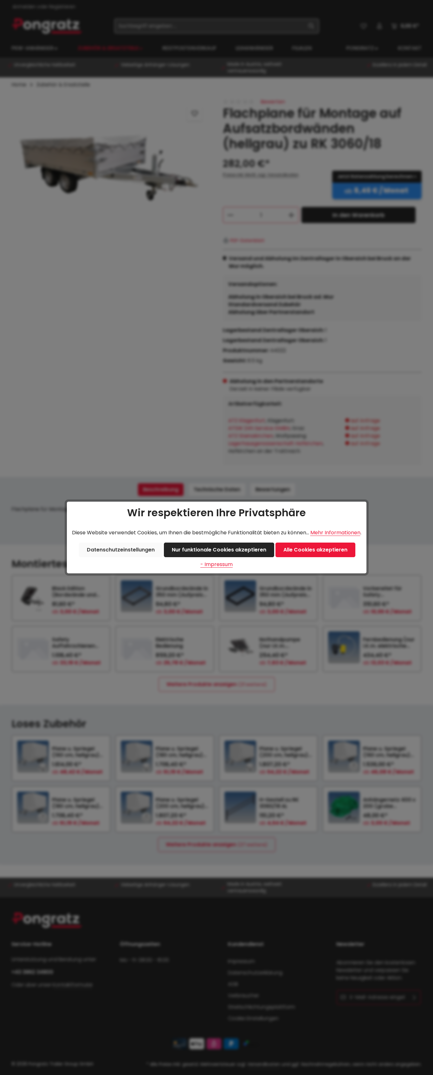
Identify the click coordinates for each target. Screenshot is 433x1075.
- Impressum (216, 564)
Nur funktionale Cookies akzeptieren (219, 549)
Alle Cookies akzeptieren (315, 549)
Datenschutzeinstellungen (121, 549)
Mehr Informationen (335, 532)
